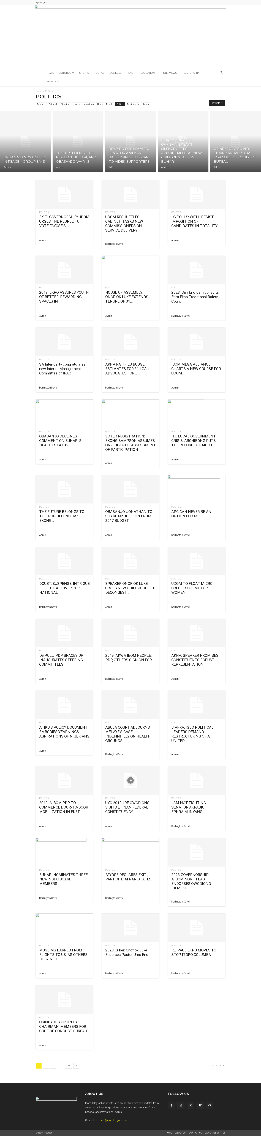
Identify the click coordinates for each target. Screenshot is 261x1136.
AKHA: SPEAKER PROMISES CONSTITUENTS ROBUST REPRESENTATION (194, 660)
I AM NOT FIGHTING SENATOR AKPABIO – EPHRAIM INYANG (189, 807)
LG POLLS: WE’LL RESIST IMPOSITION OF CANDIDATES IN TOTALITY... (195, 221)
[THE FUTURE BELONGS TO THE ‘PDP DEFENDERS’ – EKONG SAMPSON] (64, 489)
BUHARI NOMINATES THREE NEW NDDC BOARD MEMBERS (63, 879)
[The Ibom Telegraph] (130, 37)
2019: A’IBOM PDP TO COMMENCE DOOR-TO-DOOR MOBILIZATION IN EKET (63, 807)
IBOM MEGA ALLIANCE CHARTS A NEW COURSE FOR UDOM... (196, 368)
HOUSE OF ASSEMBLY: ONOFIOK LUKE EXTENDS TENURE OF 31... (126, 296)
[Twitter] (190, 1105)
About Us (180, 1133)
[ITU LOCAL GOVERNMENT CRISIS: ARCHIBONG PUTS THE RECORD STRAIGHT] (196, 414)
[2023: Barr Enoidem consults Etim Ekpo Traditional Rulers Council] (196, 270)
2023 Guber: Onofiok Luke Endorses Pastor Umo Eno (126, 952)
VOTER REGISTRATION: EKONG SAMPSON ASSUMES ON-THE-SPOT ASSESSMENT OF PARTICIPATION (130, 443)
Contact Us (195, 1133)
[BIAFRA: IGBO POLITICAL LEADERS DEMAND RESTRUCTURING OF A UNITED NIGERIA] (196, 705)
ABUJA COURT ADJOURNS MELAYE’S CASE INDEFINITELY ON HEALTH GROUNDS (128, 734)
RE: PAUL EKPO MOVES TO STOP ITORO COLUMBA (193, 952)
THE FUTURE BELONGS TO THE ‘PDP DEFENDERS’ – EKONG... (61, 516)
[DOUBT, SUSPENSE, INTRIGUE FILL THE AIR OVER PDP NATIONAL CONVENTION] (64, 561)
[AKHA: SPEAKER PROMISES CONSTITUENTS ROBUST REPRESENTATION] (196, 633)
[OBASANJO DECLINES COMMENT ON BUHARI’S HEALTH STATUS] (64, 414)
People (51, 81)
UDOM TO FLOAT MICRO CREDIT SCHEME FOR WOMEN (192, 588)
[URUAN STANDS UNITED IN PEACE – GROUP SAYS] (25, 141)
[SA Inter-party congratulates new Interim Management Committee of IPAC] (64, 342)
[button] (221, 73)
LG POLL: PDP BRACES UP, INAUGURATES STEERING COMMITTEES (61, 660)
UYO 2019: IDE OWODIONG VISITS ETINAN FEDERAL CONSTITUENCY (127, 807)
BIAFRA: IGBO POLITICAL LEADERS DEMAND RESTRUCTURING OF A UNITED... (192, 734)
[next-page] (76, 1066)
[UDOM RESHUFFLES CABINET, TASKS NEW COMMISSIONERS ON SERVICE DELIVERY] (130, 194)
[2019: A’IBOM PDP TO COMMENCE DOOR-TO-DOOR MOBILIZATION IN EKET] (64, 780)
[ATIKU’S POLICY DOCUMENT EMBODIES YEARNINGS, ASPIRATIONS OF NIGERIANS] (64, 705)
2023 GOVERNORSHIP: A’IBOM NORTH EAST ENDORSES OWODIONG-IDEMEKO (191, 881)
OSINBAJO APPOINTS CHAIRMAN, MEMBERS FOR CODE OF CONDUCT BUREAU (63, 1026)
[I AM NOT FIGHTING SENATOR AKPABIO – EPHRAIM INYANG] (196, 780)
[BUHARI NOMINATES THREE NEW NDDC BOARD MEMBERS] (64, 852)
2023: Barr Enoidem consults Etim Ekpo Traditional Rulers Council (195, 296)
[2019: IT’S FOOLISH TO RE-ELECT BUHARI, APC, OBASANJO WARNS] (78, 141)
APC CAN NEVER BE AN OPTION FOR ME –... (191, 514)
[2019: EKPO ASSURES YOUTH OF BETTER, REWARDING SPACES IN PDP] (64, 270)
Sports (84, 72)
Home (39, 91)
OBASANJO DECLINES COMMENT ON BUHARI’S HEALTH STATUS (60, 440)
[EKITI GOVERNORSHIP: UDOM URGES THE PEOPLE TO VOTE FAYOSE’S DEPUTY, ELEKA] (64, 194)
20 (68, 1065)
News (50, 72)
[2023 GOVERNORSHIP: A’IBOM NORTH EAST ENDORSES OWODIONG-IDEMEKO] (196, 852)
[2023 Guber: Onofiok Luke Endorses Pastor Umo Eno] (130, 928)
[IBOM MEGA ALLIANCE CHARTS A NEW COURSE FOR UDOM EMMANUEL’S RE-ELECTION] (196, 342)
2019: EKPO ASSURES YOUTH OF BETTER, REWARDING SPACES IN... (64, 296)
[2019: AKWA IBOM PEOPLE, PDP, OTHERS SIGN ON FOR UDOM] (130, 633)
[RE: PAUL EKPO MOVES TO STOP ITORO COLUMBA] (196, 928)
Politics (99, 72)
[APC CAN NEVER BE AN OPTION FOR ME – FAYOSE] (196, 489)
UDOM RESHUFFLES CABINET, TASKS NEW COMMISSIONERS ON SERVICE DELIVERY (124, 223)
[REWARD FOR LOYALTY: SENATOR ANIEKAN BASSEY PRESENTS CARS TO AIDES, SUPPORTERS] (130, 141)
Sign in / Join (41, 2)
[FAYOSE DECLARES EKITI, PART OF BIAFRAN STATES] (130, 852)
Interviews (170, 72)
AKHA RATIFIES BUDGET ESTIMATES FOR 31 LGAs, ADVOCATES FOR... (127, 368)
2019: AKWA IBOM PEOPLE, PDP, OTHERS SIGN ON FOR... (129, 657)
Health (131, 72)
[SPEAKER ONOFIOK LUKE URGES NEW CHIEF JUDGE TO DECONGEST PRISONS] (130, 561)
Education (147, 72)
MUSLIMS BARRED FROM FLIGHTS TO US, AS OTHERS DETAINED (63, 954)
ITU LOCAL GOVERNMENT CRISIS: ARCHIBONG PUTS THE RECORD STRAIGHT (193, 440)
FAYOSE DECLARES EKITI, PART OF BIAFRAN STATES (128, 877)
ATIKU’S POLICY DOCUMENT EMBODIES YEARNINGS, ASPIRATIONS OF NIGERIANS (64, 731)
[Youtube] (209, 1105)
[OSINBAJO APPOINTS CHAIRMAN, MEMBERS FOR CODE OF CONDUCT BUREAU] (235, 141)
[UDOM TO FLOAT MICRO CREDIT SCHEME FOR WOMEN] (196, 561)
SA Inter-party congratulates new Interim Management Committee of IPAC (62, 368)
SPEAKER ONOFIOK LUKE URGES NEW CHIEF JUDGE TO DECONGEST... (130, 588)
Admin (7, 167)
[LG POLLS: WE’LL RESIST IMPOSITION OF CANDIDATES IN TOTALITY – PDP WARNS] (196, 194)
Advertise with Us (215, 1133)
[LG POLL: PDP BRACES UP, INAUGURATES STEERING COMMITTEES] (64, 633)
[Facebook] (171, 1105)
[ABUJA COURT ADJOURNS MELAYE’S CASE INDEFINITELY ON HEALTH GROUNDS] (130, 705)
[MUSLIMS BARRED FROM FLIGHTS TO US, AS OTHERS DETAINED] (64, 928)
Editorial (65, 72)
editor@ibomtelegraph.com (114, 1120)
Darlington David (114, 243)
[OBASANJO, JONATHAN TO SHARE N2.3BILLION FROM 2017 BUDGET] (130, 489)
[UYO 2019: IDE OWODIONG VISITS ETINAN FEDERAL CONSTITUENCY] (130, 780)
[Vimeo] (200, 1105)
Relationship (190, 72)
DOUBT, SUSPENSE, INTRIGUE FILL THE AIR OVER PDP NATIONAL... (64, 588)
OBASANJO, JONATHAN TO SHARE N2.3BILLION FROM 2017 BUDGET (128, 516)
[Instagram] (180, 1105)
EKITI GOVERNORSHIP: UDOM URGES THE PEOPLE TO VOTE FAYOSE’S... (64, 221)
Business (116, 72)
